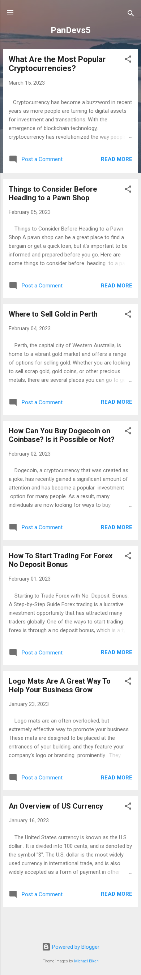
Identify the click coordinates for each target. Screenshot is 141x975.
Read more (116, 159)
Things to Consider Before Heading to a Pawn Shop (53, 193)
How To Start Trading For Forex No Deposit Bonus (60, 560)
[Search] (131, 15)
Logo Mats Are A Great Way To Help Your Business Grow (60, 685)
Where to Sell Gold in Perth (53, 314)
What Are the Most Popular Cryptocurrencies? (57, 64)
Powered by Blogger (75, 947)
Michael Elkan (86, 961)
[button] (128, 60)
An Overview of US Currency (56, 806)
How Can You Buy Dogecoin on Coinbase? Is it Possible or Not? (62, 435)
